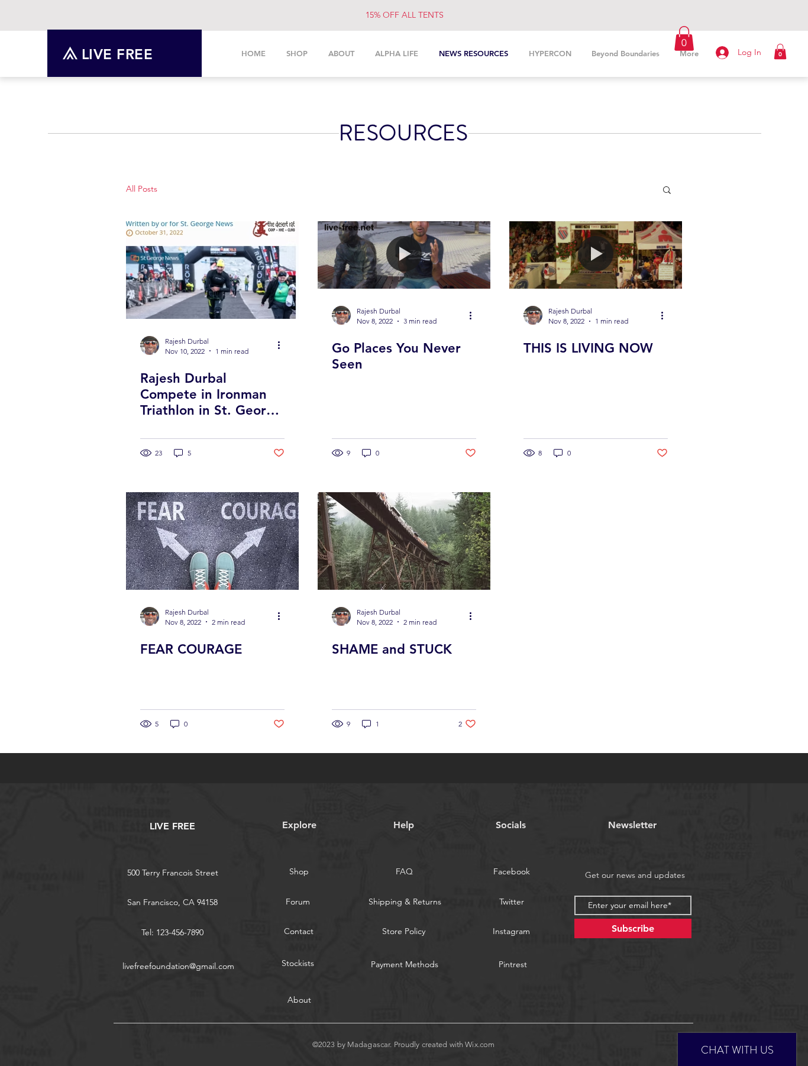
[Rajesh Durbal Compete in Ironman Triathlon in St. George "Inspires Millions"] (212, 270)
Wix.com (480, 1044)
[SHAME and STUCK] (404, 541)
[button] (780, 51)
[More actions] (283, 345)
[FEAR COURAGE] (212, 541)
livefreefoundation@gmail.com (178, 966)
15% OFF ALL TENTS (405, 14)
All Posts (141, 188)
